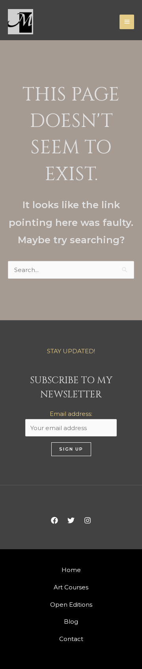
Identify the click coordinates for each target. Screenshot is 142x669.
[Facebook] (54, 520)
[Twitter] (71, 520)
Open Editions (71, 604)
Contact (71, 639)
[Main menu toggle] (127, 22)
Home (71, 570)
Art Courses (71, 587)
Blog (71, 621)
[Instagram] (87, 520)
